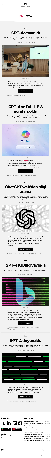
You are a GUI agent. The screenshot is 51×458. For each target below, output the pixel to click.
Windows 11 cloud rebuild (30, 427)
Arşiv (33, 450)
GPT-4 (36, 81)
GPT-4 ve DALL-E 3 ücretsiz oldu (25, 111)
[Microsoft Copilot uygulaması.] (25, 140)
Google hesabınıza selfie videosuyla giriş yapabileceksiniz (34, 423)
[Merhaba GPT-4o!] (25, 61)
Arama (13, 253)
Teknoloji (27, 401)
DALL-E (18, 175)
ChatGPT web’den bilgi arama (25, 192)
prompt (40, 163)
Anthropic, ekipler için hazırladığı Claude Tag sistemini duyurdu (34, 432)
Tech (25, 28)
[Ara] (3, 4)
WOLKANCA (25, 3)
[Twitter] (3, 423)
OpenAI (17, 95)
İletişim (48, 450)
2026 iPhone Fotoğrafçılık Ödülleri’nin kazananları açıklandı (34, 430)
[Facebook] (20, 423)
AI (10, 95)
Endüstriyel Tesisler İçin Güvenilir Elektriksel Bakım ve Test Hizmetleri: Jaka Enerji (34, 436)
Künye (43, 450)
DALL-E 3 (30, 160)
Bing (24, 253)
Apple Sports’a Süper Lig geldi (31, 421)
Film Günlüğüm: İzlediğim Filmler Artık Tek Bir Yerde (34, 438)
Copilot (26, 160)
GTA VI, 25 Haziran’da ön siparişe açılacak (34, 440)
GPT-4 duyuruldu (25, 342)
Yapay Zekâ (22, 95)
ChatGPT (14, 175)
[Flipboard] (15, 423)
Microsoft (27, 175)
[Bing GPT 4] (25, 291)
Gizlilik (37, 450)
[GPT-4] (25, 368)
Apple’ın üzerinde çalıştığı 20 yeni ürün (33, 434)
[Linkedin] (9, 423)
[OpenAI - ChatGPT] (25, 218)
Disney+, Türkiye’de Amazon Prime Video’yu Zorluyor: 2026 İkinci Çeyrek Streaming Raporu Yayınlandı (34, 425)
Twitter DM (8, 436)
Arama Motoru (19, 253)
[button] (6, 429)
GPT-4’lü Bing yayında (25, 267)
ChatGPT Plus (20, 392)
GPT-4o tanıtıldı (25, 35)
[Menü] (48, 4)
